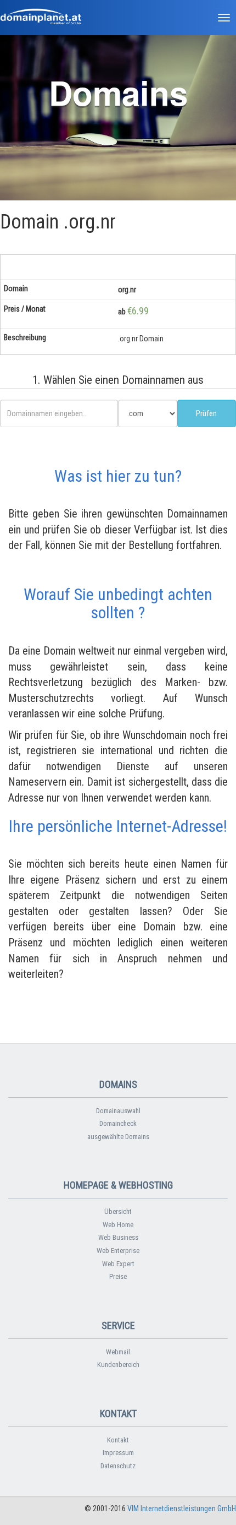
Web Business (118, 1237)
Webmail (118, 1352)
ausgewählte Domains (118, 1136)
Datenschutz (118, 1466)
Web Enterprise (118, 1250)
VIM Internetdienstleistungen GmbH (181, 1508)
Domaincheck (118, 1123)
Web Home (118, 1225)
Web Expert (118, 1264)
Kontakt (118, 1440)
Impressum (118, 1452)
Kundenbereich (118, 1364)
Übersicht (118, 1211)
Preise (118, 1276)
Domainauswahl (118, 1111)
